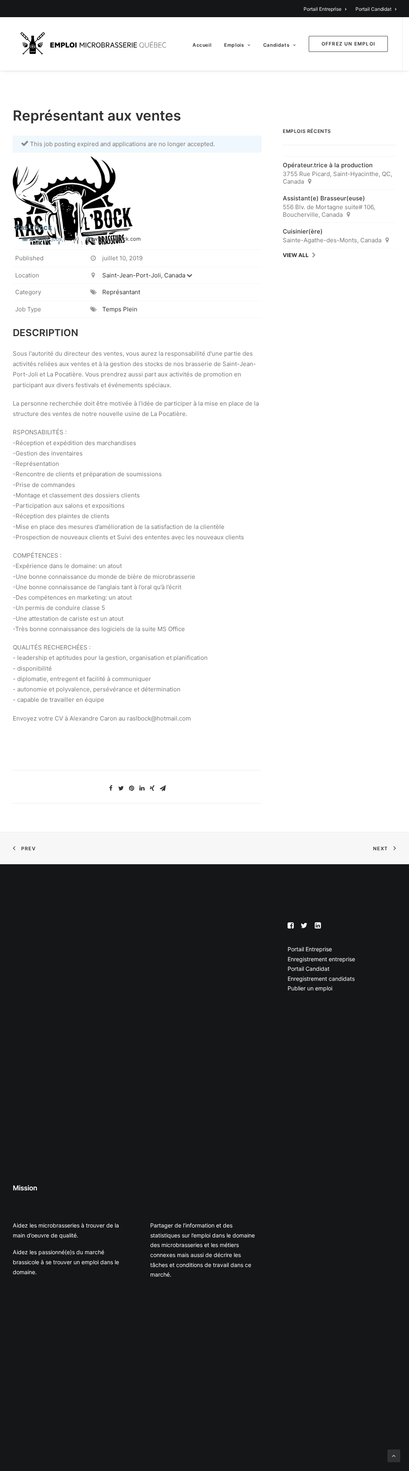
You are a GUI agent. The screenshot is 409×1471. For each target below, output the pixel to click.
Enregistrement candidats (321, 978)
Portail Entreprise (322, 9)
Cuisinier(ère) (303, 231)
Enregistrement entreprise (321, 959)
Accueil (202, 45)
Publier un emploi (310, 988)
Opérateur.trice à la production (328, 165)
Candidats (276, 45)
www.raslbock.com (117, 239)
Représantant (121, 292)
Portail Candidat (373, 9)
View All (296, 255)
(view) (71, 239)
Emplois (234, 45)
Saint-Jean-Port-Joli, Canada (143, 275)
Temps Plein (119, 309)
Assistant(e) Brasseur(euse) (324, 198)
